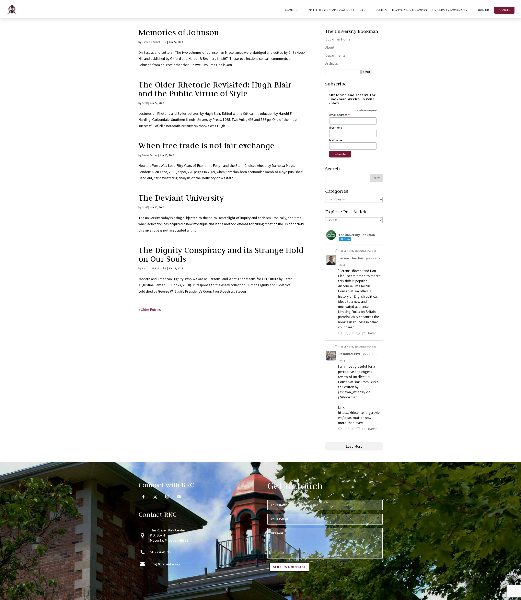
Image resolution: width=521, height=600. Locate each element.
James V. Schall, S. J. (154, 42)
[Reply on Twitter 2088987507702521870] (341, 333)
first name (335, 127)
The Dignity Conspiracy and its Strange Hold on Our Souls (220, 254)
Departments (335, 55)
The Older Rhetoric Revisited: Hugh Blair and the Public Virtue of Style (215, 89)
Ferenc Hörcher (351, 258)
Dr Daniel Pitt (349, 353)
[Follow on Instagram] (167, 497)
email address (339, 115)
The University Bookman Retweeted (357, 250)
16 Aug (341, 264)
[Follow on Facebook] (143, 497)
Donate (504, 10)
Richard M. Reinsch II (154, 268)
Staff (145, 103)
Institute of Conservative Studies (335, 10)
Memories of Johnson (178, 32)
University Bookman (448, 10)
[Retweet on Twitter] (336, 250)
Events (381, 10)
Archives (331, 63)
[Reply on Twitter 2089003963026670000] (341, 429)
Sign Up (483, 10)
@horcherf (371, 258)
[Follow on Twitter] (155, 497)
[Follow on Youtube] (179, 497)
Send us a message (289, 567)
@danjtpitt (368, 354)
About (329, 47)
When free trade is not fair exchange (206, 145)
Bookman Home (337, 39)
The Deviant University (181, 198)
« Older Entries (149, 309)
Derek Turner (150, 155)
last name (335, 140)
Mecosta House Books (409, 10)
